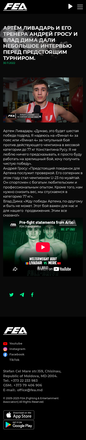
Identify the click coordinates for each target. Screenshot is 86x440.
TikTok (14, 360)
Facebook (16, 354)
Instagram (17, 349)
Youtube (15, 343)
